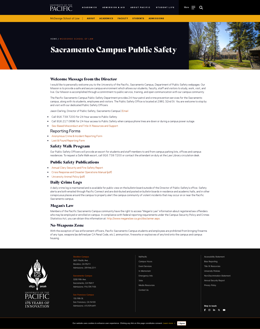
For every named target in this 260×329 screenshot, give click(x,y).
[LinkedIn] (215, 310)
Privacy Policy (210, 285)
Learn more (168, 323)
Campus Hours (145, 261)
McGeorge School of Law (76, 39)
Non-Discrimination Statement (217, 276)
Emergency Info (146, 276)
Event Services (145, 266)
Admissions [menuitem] (156, 18)
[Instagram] (210, 310)
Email (125, 111)
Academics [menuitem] (89, 7)
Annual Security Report (214, 280)
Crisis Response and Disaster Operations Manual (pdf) (82, 172)
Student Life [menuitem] (165, 7)
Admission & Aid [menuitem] (114, 7)
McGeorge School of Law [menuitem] (64, 18)
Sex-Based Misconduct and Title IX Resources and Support (85, 125)
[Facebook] (206, 310)
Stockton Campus (81, 257)
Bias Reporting (210, 261)
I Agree (181, 323)
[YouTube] (225, 310)
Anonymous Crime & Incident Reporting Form (77, 136)
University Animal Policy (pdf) (68, 176)
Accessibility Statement (214, 257)
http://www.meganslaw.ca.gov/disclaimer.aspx (133, 218)
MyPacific (143, 257)
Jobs (141, 280)
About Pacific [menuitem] (140, 7)
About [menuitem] (91, 18)
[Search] (201, 7)
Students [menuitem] (138, 18)
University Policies (212, 271)
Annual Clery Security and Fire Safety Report (77, 167)
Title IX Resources (212, 266)
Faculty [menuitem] (123, 18)
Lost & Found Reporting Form (68, 140)
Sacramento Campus (82, 276)
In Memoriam (145, 271)
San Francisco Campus (83, 295)
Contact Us (144, 290)
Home (54, 39)
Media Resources (147, 285)
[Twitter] (220, 310)
